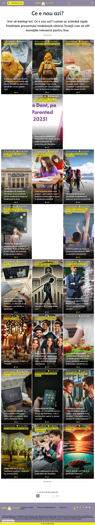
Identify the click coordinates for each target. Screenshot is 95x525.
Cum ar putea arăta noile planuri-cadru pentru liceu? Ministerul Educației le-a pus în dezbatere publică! (47, 195)
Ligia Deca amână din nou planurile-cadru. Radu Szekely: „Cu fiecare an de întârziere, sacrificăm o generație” (15, 303)
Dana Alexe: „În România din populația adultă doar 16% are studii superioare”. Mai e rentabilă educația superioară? (47, 358)
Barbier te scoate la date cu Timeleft (16, 362)
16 (53, 496)
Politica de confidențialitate (46, 507)
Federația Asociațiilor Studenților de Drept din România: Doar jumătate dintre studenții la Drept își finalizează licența (15, 193)
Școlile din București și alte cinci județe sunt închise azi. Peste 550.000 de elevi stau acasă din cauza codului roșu (16, 84)
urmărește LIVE (16, 3)
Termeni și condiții (27, 507)
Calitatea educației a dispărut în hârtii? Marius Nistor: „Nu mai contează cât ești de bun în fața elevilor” (77, 303)
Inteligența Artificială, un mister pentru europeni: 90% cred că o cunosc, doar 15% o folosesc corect (16, 415)
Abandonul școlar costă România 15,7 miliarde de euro (46, 306)
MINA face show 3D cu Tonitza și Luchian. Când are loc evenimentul (16, 471)
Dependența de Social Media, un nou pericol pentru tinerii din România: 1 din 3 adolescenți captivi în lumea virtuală (47, 413)
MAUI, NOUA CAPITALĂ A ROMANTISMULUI (77, 472)
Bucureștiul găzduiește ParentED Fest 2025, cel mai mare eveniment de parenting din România (47, 140)
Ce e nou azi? (10, 41)
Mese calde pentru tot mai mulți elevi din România (46, 472)
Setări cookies (8, 521)
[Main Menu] (4, 3)
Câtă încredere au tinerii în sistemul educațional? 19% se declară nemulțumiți (78, 251)
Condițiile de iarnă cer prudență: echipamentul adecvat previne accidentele (78, 196)
